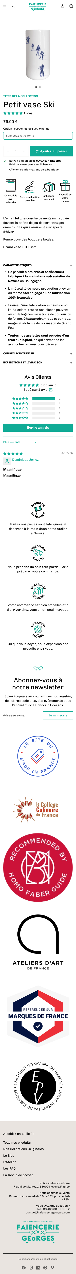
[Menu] (4, 6)
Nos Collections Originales (23, 1149)
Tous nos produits (17, 1142)
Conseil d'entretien (18, 353)
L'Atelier (9, 1162)
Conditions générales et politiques (38, 1259)
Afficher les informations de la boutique (34, 169)
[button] (13, 113)
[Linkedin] (38, 1267)
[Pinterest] (45, 1267)
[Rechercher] (13, 6)
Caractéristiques (17, 265)
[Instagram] (30, 1267)
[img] (13, 453)
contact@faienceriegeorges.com (48, 1212)
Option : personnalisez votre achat (26, 128)
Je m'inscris (57, 715)
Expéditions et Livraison (22, 362)
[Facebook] (23, 1267)
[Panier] (71, 6)
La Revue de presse (18, 1175)
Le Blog (8, 1155)
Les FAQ (9, 1168)
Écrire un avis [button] (38, 427)
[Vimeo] (52, 1267)
